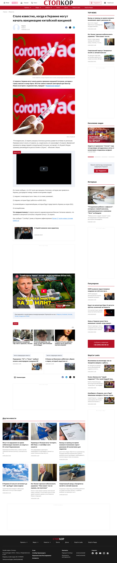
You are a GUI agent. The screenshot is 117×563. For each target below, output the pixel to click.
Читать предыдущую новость (22, 355)
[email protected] (18, 559)
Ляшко (15, 323)
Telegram (59, 314)
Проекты (26, 7)
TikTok (27, 316)
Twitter (16, 316)
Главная (5, 12)
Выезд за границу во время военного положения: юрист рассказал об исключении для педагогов (70, 446)
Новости (47, 7)
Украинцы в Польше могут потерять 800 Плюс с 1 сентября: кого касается (43, 445)
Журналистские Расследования (41, 555)
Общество (11, 12)
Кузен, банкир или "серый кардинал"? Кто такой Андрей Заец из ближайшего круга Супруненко (100, 379)
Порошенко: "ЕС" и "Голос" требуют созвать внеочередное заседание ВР (26, 360)
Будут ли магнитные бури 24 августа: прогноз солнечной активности (101, 306)
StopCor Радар (89, 7)
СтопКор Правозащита (39, 553)
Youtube (70, 314)
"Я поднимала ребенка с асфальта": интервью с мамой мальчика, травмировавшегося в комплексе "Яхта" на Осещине (100, 210)
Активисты (35, 558)
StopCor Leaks (76, 7)
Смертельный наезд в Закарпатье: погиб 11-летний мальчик (71, 485)
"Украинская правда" (52, 86)
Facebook (64, 314)
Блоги (58, 7)
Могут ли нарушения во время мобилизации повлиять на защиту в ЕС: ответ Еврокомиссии (15, 445)
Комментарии (21, 377)
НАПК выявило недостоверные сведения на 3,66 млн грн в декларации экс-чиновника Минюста (101, 291)
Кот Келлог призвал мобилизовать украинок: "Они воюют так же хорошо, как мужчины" (43, 486)
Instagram (21, 316)
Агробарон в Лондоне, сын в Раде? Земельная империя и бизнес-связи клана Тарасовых (100, 395)
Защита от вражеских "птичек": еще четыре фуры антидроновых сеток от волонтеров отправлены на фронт (101, 148)
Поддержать (96, 3)
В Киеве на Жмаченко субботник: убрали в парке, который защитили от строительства (60, 361)
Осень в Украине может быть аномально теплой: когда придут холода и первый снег (99, 323)
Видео (37, 7)
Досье (66, 7)
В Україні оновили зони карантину (46, 228)
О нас (33, 550)
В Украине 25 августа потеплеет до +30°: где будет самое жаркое (15, 485)
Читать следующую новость (54, 355)
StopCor (23, 26)
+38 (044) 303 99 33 (101, 345)
